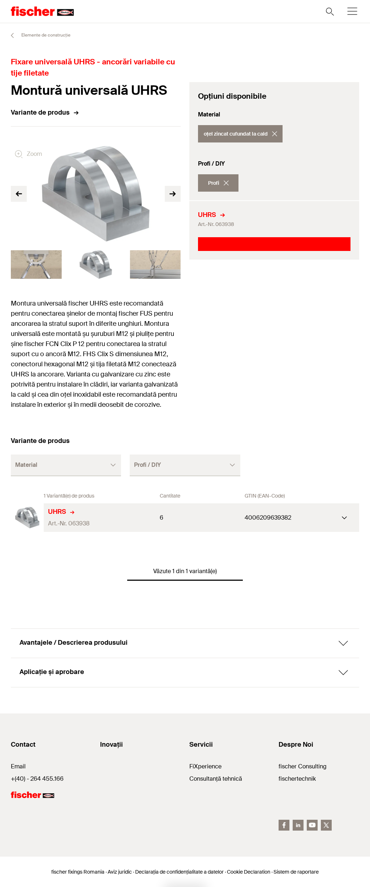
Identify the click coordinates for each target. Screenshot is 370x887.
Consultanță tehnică (215, 778)
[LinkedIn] (298, 825)
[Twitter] (326, 825)
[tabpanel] (36, 264)
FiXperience (205, 766)
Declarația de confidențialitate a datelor (179, 872)
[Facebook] (284, 825)
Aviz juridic (120, 872)
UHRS (207, 214)
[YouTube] (312, 825)
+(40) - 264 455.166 (37, 778)
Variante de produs (40, 112)
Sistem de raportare (296, 872)
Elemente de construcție (45, 35)
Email (18, 766)
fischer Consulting (303, 766)
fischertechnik (297, 778)
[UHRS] (27, 518)
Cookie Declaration (248, 872)
